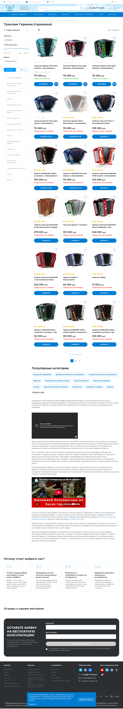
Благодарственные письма (60, 680)
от (4, 53)
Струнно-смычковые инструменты (103, 374)
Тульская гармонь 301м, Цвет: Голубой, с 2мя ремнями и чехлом (46, 68)
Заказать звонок (81, 644)
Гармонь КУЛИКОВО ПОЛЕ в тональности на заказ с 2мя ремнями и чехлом (103, 332)
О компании (56, 665)
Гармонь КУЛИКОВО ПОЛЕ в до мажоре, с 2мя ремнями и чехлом (45, 176)
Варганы (36, 381)
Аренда (110, 387)
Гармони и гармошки (11, 683)
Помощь (31, 665)
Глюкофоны (8, 678)
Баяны (6, 672)
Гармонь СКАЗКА (99, 277)
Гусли (6, 680)
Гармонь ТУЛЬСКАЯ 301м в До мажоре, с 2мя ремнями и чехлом (75, 176)
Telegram (52, 2)
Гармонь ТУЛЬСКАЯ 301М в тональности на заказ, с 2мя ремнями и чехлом (45, 332)
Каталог (7, 665)
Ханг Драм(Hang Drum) (12, 686)
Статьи (53, 675)
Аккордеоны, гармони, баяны (57, 381)
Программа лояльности (36, 675)
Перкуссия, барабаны (42, 374)
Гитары (36, 387)
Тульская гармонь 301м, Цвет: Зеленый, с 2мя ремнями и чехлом (104, 68)
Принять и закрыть (86, 699)
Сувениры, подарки (94, 387)
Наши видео (55, 678)
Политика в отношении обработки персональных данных (36, 680)
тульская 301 (104, 517)
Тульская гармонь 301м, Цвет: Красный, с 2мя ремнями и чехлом (75, 68)
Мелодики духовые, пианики (56, 387)
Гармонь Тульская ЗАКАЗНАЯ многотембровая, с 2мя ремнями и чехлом (104, 227)
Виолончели (8, 669)
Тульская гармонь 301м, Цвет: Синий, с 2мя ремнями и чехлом (46, 123)
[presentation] (62, 103)
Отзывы (53, 672)
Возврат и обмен (33, 672)
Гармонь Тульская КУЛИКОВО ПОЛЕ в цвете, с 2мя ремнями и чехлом (104, 176)
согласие (55, 648)
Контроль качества (34, 669)
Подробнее (32, 704)
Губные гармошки (81, 381)
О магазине (55, 669)
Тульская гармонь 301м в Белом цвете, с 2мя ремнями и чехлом (74, 123)
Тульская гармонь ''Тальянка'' (75, 225)
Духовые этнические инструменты (70, 374)
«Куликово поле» (77, 519)
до (20, 53)
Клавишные (77, 387)
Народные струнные (101, 381)
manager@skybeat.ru (35, 2)
